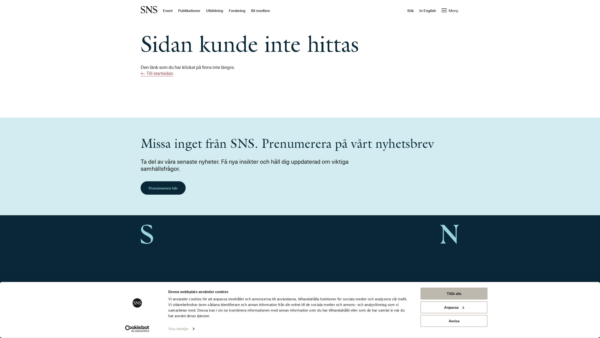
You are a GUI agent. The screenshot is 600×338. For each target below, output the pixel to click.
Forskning (237, 10)
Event (167, 10)
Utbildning (214, 10)
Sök (410, 10)
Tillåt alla (454, 294)
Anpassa (451, 307)
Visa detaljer (178, 329)
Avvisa (454, 321)
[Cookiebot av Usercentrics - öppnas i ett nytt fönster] (137, 328)
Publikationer (189, 10)
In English (427, 10)
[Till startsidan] (149, 10)
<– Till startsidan (157, 73)
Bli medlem (260, 10)
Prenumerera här (163, 188)
